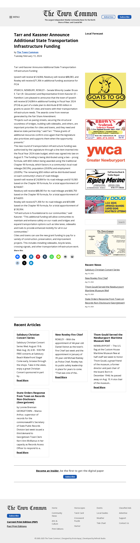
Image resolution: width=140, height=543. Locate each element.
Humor (77, 526)
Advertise (108, 17)
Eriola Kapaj (76, 538)
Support (122, 518)
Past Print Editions (17, 526)
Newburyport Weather (105, 66)
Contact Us (124, 523)
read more (22, 380)
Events (100, 508)
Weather (100, 518)
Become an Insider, (47, 470)
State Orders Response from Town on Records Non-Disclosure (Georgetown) (31, 397)
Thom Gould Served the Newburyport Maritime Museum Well (108, 338)
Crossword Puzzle (79, 519)
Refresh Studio (100, 538)
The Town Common (27, 52)
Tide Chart (101, 523)
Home (54, 508)
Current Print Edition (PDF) (22, 521)
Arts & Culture (55, 522)
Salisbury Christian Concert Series (102, 269)
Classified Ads (125, 508)
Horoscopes (79, 508)
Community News (57, 514)
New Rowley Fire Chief (96, 278)
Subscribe (124, 17)
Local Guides (102, 513)
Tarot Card (79, 513)
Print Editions (57, 529)
